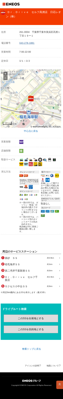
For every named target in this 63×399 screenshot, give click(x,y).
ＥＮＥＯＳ (11, 4)
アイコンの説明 (32, 366)
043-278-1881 (26, 43)
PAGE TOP (59, 385)
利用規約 (57, 127)
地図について (53, 366)
